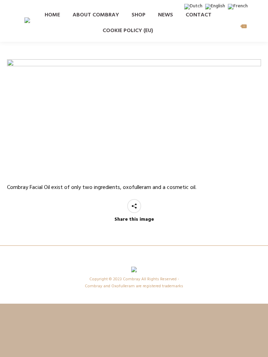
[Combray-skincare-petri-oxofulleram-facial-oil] (134, 119)
